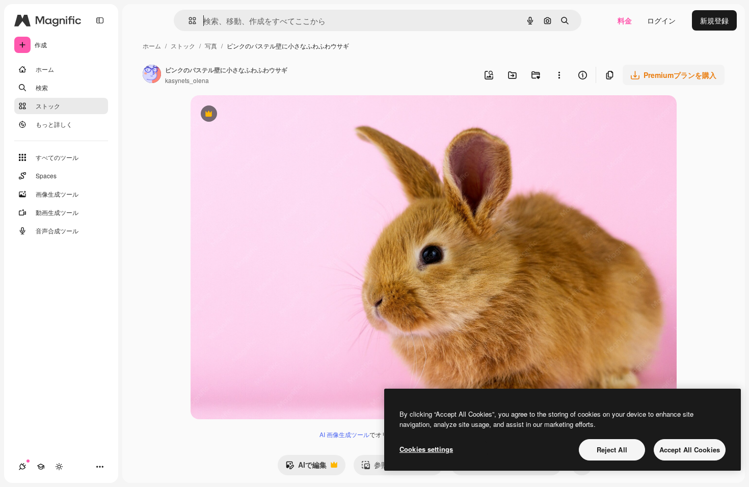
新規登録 (714, 20)
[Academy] (41, 466)
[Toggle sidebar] (100, 20)
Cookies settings (426, 449)
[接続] (22, 466)
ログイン (661, 20)
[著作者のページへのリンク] (152, 75)
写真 (211, 45)
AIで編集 (306, 467)
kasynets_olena (187, 80)
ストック (183, 45)
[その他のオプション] (559, 75)
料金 (625, 20)
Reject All (612, 449)
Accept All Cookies (689, 449)
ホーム (152, 45)
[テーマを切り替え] (59, 466)
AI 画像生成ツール (344, 434)
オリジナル (261, 115)
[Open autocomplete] (188, 20)
